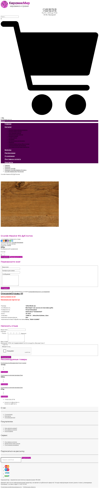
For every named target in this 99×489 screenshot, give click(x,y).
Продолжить (6, 357)
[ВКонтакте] (2, 241)
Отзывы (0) (17, 293)
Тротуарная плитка (15, 133)
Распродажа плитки (15, 131)
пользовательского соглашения (39, 291)
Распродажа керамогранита (18, 130)
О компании (8, 414)
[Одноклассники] (4, 241)
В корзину (4, 372)
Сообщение (6, 274)
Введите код (6, 346)
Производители (10, 417)
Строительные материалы (17, 145)
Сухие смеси (13, 137)
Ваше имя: (4, 329)
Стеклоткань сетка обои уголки (19, 144)
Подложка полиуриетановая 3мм (12, 375)
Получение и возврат (12, 445)
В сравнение (13, 249)
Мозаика (11, 139)
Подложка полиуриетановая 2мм (12, 387)
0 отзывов (5, 239)
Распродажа (9, 431)
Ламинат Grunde (10, 168)
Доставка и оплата (11, 429)
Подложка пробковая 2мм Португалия (13, 363)
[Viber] (8, 241)
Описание (6, 293)
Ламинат (11, 142)
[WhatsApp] (10, 241)
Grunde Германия (17, 242)
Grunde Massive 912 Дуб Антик (14, 171)
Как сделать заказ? (11, 428)
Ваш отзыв (4, 341)
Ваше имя (5, 267)
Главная (7, 165)
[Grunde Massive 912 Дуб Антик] (30, 232)
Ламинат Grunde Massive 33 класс (15, 170)
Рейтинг (3, 331)
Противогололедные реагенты (19, 147)
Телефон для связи (8, 270)
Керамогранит (13, 136)
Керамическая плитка (16, 134)
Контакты (8, 416)
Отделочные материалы (17, 141)
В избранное (5, 249)
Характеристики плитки (12, 443)
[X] (6, 241)
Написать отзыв (15, 239)
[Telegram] (12, 241)
